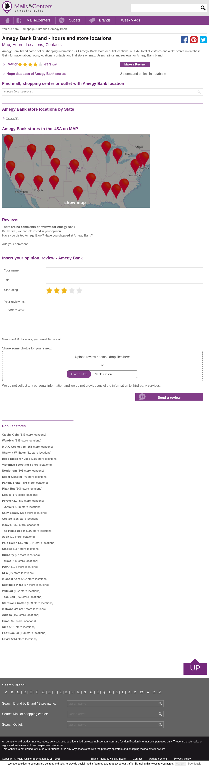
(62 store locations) (19, 621)
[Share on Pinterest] (194, 39)
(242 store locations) (24, 608)
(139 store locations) (24, 434)
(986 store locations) (27, 464)
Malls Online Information (31, 758)
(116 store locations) (27, 530)
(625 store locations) (20, 518)
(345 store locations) (20, 560)
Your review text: (15, 301)
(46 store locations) (25, 476)
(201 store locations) (19, 626)
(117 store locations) (21, 548)
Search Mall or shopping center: (25, 714)
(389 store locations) (23, 500)
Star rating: (11, 290)
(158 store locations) (27, 446)
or (102, 361)
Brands (105, 20)
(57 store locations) (21, 554)
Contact (137, 758)
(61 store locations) (26, 452)
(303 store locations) (25, 482)
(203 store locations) (22, 596)
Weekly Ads (130, 20)
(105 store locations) (20, 566)
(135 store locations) (21, 440)
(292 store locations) (25, 578)
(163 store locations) (20, 614)
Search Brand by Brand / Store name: (29, 703)
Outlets (74, 20)
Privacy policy (182, 758)
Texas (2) (12, 118)
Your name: (11, 270)
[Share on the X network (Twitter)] (203, 39)
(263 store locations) (24, 512)
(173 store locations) (20, 494)
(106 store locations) (22, 488)
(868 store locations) (24, 632)
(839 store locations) (27, 603)
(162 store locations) (21, 590)
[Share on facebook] (184, 39)
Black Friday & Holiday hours (108, 758)
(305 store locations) (23, 470)
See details (194, 763)
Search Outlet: (12, 724)
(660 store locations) (20, 524)
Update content (158, 758)
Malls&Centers (38, 20)
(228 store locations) (21, 506)
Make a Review (135, 64)
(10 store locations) (18, 536)
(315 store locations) (30, 458)
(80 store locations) (18, 572)
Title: (7, 280)
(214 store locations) (28, 542)
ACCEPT (180, 763)
